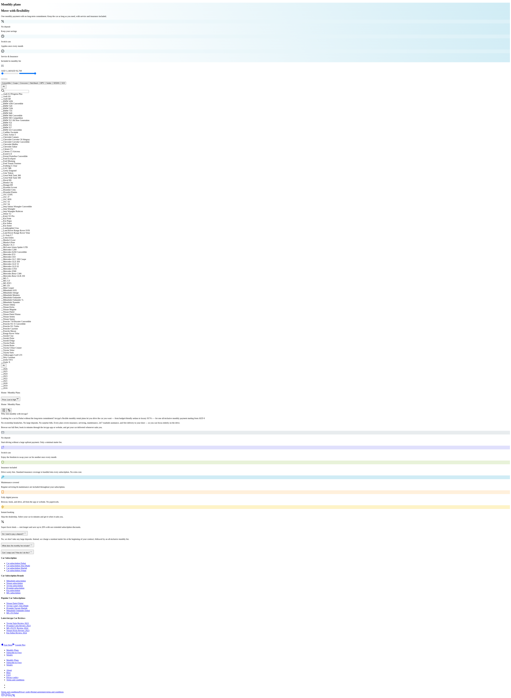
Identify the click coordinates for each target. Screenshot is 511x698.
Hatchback (34, 83)
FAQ (8, 675)
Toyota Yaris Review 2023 (17, 623)
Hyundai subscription (15, 588)
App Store (8, 645)
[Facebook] (5, 696)
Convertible (6, 83)
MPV (42, 83)
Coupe (15, 83)
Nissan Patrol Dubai (14, 603)
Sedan (48, 83)
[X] (14, 696)
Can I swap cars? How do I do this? (16, 553)
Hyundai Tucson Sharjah (16, 608)
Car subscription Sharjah (16, 568)
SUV (63, 83)
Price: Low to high (9, 400)
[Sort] (9, 410)
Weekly (9, 655)
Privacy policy (12, 677)
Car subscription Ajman (16, 570)
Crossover (24, 83)
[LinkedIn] (9, 696)
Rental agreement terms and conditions (47, 692)
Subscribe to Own (14, 652)
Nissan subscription (14, 583)
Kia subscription (13, 590)
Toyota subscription (14, 586)
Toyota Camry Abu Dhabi (17, 606)
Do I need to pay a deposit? (12, 534)
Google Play (20, 645)
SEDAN (56, 83)
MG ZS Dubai (12, 613)
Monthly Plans (12, 650)
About (9, 670)
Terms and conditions (15, 680)
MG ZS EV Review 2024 (17, 628)
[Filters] (3, 410)
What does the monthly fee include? (16, 546)
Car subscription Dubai (16, 563)
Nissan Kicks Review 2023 (17, 630)
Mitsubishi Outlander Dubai (18, 610)
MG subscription (13, 593)
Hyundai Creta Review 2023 (18, 626)
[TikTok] (12, 696)
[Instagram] (2, 696)
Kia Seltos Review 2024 (16, 633)
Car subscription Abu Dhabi (18, 566)
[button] (255, 94)
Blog (8, 673)
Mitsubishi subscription (16, 581)
